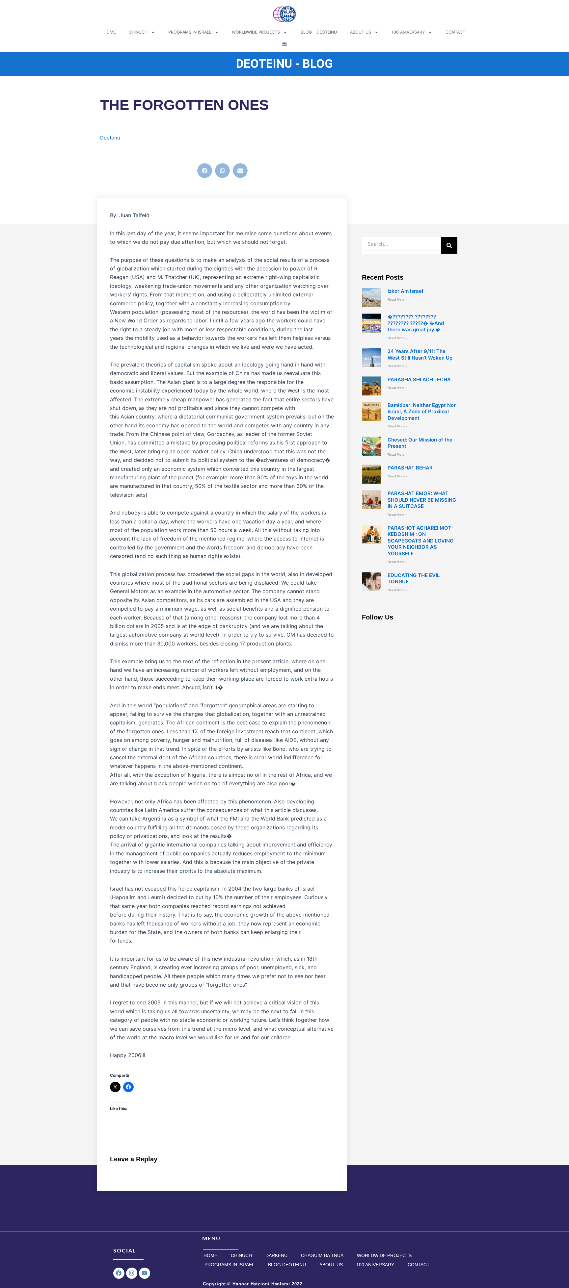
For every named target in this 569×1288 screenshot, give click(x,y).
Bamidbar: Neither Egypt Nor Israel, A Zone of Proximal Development (422, 411)
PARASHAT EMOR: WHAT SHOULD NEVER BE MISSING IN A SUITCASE (422, 499)
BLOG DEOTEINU (287, 1264)
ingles (193, 152)
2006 (112, 152)
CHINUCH (138, 32)
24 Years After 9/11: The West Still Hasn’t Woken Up (420, 354)
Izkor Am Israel (405, 291)
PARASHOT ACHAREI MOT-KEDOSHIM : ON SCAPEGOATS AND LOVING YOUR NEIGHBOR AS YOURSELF (420, 541)
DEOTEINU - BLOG (284, 64)
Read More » (398, 299)
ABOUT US (360, 32)
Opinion (251, 152)
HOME (109, 32)
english (174, 152)
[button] (204, 170)
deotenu (153, 152)
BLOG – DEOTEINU (319, 32)
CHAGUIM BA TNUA (322, 1255)
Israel (209, 152)
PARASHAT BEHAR (410, 468)
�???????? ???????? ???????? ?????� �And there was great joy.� (416, 323)
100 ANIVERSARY (408, 32)
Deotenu (110, 138)
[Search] (449, 245)
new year (228, 152)
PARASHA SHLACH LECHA (419, 379)
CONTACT (455, 32)
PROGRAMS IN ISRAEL (189, 32)
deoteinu (131, 152)
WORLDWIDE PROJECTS (256, 32)
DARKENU (276, 1255)
